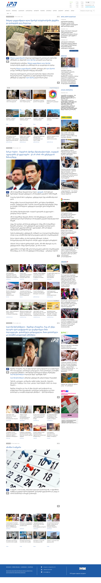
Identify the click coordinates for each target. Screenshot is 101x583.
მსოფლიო (36, 10)
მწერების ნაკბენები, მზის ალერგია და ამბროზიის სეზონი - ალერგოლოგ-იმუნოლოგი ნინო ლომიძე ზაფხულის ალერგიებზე (26, 314)
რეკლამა (30, 567)
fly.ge (7, 124)
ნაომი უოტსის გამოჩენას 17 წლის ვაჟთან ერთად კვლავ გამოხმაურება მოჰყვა (39, 416)
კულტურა (67, 10)
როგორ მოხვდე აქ (54, 87)
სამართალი (21, 10)
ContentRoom (56, 300)
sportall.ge (8, 528)
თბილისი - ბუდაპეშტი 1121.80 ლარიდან (38, 119)
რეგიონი (42, 10)
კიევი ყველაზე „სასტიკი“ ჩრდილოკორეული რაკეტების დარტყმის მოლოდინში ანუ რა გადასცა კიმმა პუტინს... (69, 152)
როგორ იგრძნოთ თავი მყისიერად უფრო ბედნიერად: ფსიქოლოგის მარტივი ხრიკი (39, 434)
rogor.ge (35, 438)
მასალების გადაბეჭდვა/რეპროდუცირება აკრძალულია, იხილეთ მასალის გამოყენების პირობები (19, 571)
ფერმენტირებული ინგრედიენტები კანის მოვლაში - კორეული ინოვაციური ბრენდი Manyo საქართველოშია (52, 314)
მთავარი (8, 10)
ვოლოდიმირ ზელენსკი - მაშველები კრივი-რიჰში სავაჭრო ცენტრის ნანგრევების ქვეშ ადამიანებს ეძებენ (69, 24)
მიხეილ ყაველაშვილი (34, 63)
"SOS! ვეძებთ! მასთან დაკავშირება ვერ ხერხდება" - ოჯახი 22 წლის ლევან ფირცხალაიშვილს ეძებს (12, 139)
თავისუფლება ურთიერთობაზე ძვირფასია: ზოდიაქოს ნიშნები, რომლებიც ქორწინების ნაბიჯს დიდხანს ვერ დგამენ (52, 436)
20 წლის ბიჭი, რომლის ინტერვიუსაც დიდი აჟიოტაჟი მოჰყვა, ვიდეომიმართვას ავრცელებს (25, 139)
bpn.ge (7, 296)
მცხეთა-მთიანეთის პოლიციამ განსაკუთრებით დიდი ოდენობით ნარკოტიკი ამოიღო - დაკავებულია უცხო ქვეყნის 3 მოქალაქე (69, 34)
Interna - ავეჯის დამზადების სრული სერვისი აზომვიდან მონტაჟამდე (12, 313)
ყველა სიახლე (73, 50)
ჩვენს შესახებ (16, 567)
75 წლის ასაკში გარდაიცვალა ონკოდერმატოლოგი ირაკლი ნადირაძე (25, 416)
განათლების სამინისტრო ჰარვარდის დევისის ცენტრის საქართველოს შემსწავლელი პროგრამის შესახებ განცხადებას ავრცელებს (69, 45)
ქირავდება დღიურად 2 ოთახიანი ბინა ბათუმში (11, 541)
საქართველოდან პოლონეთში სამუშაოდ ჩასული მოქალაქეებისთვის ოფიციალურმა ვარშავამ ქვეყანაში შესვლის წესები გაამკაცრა (53, 295)
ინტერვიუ (64, 56)
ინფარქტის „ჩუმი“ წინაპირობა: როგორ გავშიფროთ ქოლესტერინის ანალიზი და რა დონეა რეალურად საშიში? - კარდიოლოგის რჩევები (12, 418)
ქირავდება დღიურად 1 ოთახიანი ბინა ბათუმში (25, 541)
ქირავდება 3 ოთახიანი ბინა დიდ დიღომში (38, 541)
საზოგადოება (29, 10)
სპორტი (55, 10)
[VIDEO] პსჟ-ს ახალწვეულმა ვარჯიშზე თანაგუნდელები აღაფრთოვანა (26, 524)
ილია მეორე (31, 60)
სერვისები (24, 567)
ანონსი (72, 10)
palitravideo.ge (9, 142)
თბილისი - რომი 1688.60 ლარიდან (52, 119)
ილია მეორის (50, 68)
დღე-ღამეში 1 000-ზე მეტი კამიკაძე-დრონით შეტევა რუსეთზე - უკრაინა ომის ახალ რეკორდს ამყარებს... (69, 135)
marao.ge (8, 438)
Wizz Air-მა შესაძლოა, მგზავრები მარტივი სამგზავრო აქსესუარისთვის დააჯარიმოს (11, 294)
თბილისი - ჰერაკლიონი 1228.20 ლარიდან (25, 119)
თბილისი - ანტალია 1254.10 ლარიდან (10, 119)
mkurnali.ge (8, 420)
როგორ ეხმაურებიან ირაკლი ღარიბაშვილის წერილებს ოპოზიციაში (39, 292)
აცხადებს (40, 192)
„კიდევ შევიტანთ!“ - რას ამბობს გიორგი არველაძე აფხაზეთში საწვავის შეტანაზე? (69, 192)
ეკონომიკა (48, 10)
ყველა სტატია (73, 85)
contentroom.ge (9, 317)
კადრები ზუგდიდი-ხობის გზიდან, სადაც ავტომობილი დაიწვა (53, 137)
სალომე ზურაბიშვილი (17, 374)
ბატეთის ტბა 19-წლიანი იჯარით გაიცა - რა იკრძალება (69, 385)
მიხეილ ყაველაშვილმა (17, 58)
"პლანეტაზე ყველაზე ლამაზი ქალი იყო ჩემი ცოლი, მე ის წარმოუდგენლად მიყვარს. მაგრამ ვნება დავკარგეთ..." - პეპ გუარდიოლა (39, 526)
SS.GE (8, 87)
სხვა (8, 13)
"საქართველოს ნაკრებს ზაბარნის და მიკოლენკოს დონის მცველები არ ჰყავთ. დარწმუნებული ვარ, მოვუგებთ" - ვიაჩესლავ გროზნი (12, 526)
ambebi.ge (8, 279)
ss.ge (7, 546)
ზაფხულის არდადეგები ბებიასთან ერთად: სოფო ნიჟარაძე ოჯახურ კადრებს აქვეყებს (26, 434)
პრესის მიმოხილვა (67, 90)
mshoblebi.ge (36, 420)
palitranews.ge (36, 296)
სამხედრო (60, 10)
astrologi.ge (35, 528)
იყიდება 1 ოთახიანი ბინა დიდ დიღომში (53, 541)
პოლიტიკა (14, 10)
